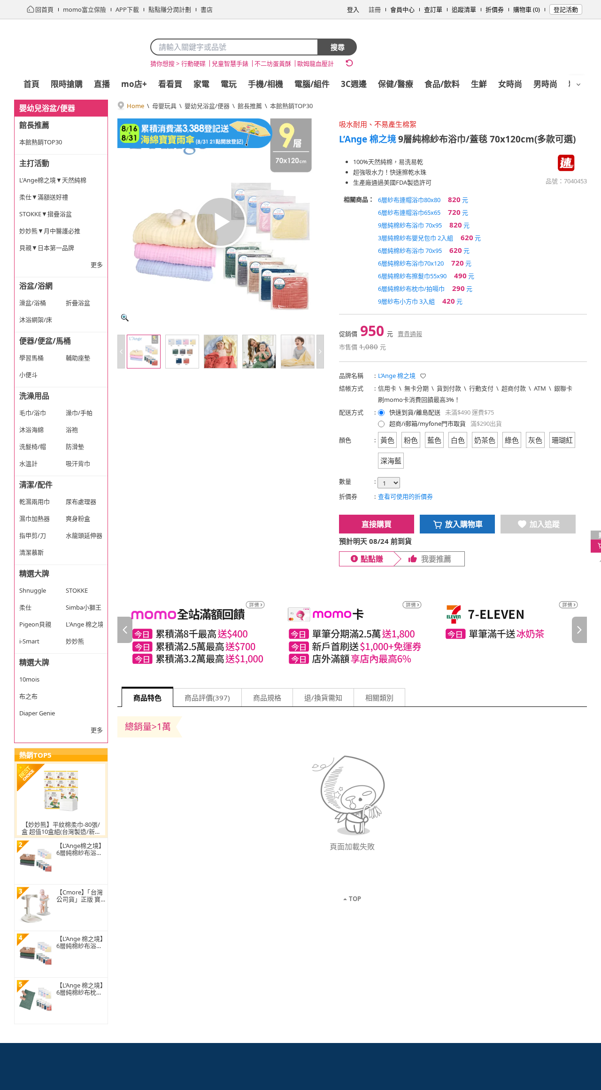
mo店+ (134, 83)
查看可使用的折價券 (405, 496)
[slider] (352, 630)
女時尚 (510, 83)
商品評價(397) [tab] (207, 697)
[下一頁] (579, 630)
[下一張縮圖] (320, 352)
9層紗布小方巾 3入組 (420, 301)
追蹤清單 (464, 9)
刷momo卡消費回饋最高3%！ (419, 399)
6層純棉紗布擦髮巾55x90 (426, 275)
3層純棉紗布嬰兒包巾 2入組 (429, 237)
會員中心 (402, 9)
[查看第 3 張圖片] (221, 352)
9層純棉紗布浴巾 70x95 (424, 224)
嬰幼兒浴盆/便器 (207, 106)
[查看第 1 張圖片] (144, 352)
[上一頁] (124, 630)
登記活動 (566, 9)
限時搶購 (67, 83)
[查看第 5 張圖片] (298, 352)
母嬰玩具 (164, 106)
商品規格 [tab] (267, 697)
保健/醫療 (395, 83)
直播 (102, 83)
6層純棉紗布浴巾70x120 (424, 262)
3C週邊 (354, 83)
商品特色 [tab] (147, 697)
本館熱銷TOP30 (291, 106)
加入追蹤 (545, 524)
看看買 (170, 83)
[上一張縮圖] (121, 352)
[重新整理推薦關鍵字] (349, 63)
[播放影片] (221, 222)
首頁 (31, 83)
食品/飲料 (442, 83)
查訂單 (433, 9)
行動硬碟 (193, 63)
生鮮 (479, 83)
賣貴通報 (410, 333)
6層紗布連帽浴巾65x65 (423, 212)
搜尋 (338, 47)
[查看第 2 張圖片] (182, 352)
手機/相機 (265, 83)
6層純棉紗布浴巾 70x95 (424, 250)
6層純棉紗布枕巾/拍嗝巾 (425, 288)
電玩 (229, 83)
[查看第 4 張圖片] (259, 352)
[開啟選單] (578, 84)
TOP (355, 898)
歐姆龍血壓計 (315, 63)
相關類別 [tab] (379, 697)
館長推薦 (250, 106)
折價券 (494, 9)
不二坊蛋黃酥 (272, 63)
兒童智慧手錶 (230, 63)
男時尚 (545, 83)
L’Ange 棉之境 (367, 139)
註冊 (375, 9)
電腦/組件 (312, 83)
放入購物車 (464, 524)
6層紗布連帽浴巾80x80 (423, 199)
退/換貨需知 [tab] (323, 697)
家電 (201, 83)
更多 (97, 264)
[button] (423, 376)
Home (135, 106)
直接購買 (377, 524)
